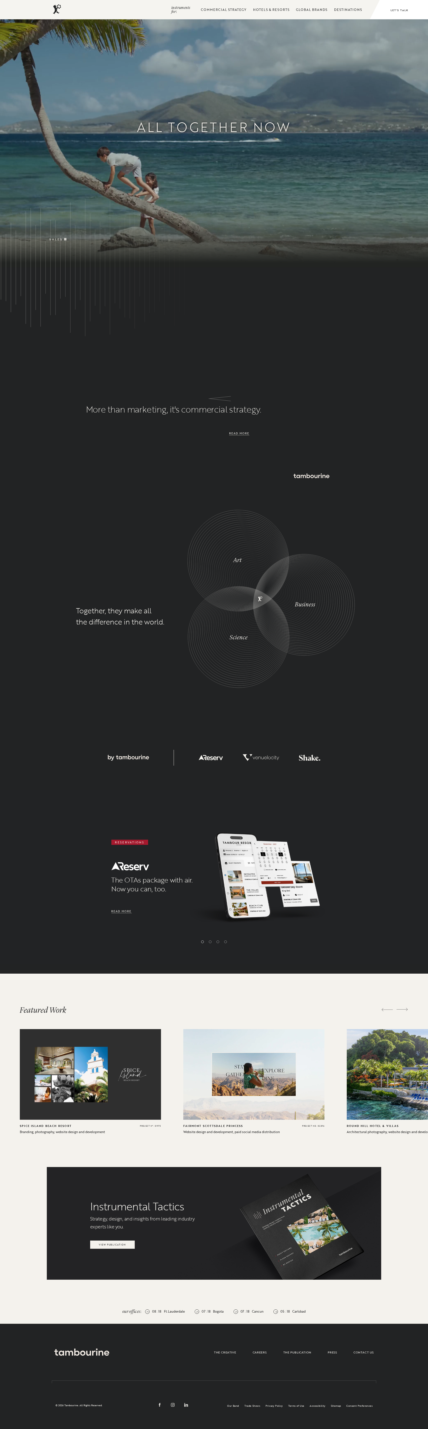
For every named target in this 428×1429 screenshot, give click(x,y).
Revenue (255, 199)
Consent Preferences (359, 1405)
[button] (202, 941)
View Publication (112, 1243)
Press (332, 1352)
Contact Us (363, 1352)
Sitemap (336, 1405)
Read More (239, 433)
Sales (56, 226)
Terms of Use (296, 1405)
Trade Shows (252, 1405)
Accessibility (317, 1405)
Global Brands (311, 9)
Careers (260, 1352)
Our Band (233, 1405)
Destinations (348, 9)
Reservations (348, 204)
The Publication (297, 1352)
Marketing (154, 227)
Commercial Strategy (223, 9)
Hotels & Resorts (271, 9)
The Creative (225, 1352)
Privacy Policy (274, 1405)
